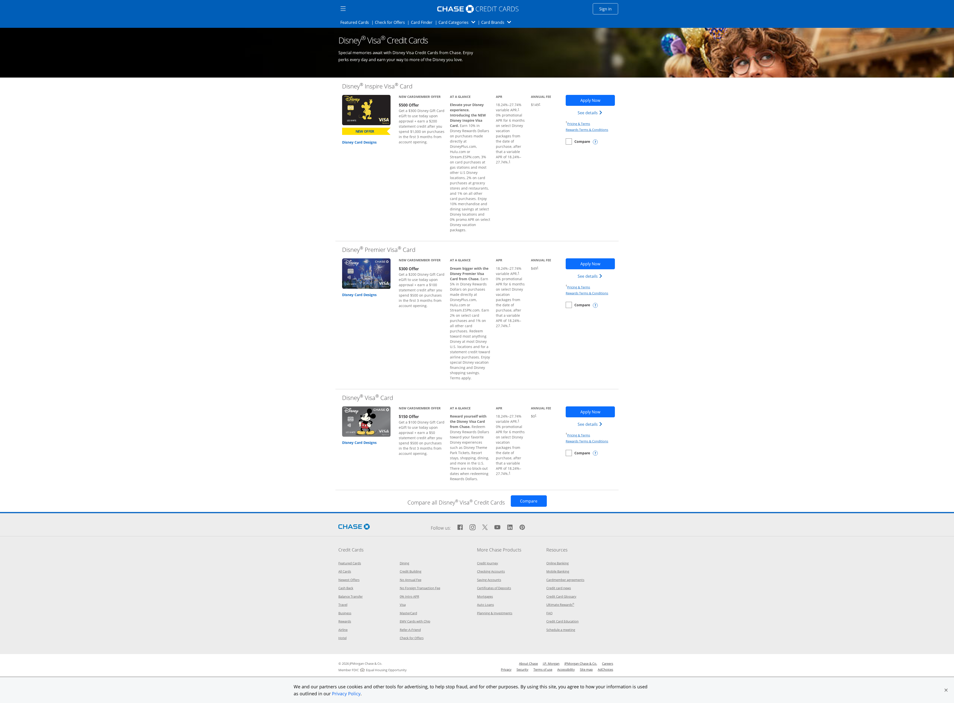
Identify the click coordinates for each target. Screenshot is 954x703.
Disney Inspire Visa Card (377, 86)
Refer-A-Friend (410, 629)
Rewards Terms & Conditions (587, 129)
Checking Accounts (491, 571)
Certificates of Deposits (494, 588)
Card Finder (423, 22)
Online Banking (557, 563)
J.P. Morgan (551, 663)
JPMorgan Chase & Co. (580, 663)
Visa (403, 604)
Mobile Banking (557, 571)
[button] (946, 690)
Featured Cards (356, 22)
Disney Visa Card (367, 397)
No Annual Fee (410, 580)
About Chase (528, 663)
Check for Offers (391, 22)
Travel (342, 604)
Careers (607, 663)
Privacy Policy (346, 694)
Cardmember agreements (565, 580)
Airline (343, 629)
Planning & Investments (494, 613)
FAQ (549, 613)
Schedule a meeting (560, 629)
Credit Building (410, 571)
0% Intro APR (409, 596)
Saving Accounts (489, 580)
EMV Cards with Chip (415, 621)
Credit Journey (487, 563)
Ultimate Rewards (560, 604)
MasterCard (408, 613)
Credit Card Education (562, 621)
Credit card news (558, 588)
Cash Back (345, 588)
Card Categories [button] (458, 22)
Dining (404, 563)
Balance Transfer (350, 596)
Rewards (344, 621)
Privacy (506, 669)
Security (522, 669)
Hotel (342, 638)
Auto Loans (485, 604)
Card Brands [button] (497, 22)
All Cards (344, 571)
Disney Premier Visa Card (378, 249)
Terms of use (542, 669)
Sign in (608, 9)
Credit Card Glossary (561, 596)
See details (591, 113)
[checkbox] (578, 141)
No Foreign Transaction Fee (420, 588)
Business (344, 613)
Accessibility (566, 669)
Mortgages (485, 596)
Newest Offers (348, 580)
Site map (586, 669)
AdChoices (605, 669)
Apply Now (597, 100)
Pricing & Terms (578, 123)
